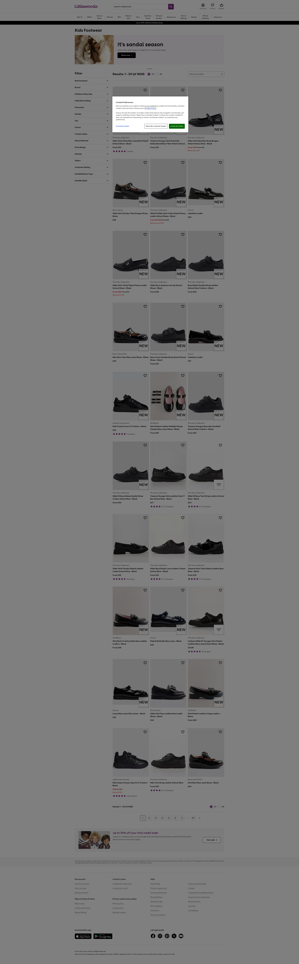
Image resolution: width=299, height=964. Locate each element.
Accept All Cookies (177, 126)
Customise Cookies (122, 126)
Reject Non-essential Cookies (156, 126)
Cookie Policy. (151, 108)
